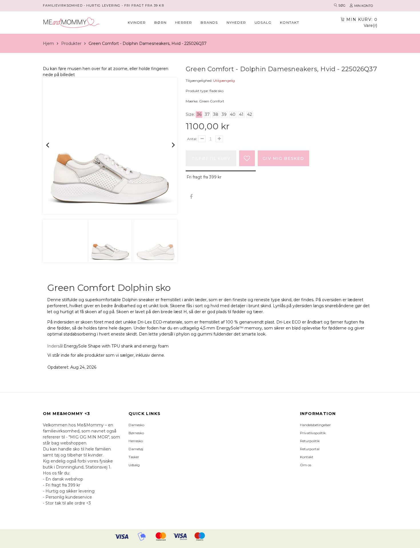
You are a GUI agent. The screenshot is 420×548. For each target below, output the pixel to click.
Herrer (183, 22)
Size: (190, 114)
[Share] (191, 197)
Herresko (136, 441)
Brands (209, 22)
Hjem (48, 43)
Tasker (134, 457)
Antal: (192, 139)
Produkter (71, 43)
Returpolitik (310, 441)
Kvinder (137, 22)
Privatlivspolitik (313, 433)
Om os (305, 465)
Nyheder (236, 22)
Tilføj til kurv (211, 158)
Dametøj (136, 449)
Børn (160, 22)
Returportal (309, 449)
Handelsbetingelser (315, 425)
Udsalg (263, 22)
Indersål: (55, 346)
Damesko (136, 425)
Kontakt (289, 22)
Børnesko (136, 433)
